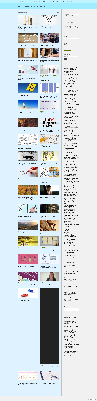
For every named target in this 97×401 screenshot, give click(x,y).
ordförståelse (72, 178)
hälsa (75, 116)
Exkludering (66, 94)
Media (65, 160)
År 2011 (73, 249)
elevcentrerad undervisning (73, 90)
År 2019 (73, 252)
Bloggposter (58, 1)
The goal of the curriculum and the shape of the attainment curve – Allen (49, 367)
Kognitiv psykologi (69, 134)
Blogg (72, 80)
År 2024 (69, 255)
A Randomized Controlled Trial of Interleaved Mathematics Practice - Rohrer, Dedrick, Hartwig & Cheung (71, 270)
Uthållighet (66, 235)
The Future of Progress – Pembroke (47, 45)
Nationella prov (67, 170)
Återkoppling (66, 257)
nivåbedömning (67, 173)
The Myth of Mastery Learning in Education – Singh (49, 217)
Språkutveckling (68, 212)
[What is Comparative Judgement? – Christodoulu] (49, 276)
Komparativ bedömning (68, 137)
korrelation (70, 139)
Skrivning (72, 206)
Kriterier (65, 140)
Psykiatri (72, 186)
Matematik (73, 158)
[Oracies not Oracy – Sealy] (28, 88)
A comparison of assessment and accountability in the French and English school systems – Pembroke (27, 78)
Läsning (74, 157)
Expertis (71, 94)
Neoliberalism (67, 171)
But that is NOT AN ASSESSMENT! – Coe (26, 266)
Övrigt (41, 162)
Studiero (66, 213)
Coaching (71, 81)
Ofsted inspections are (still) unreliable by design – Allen (28, 180)
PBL (77, 178)
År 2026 (76, 255)
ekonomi (77, 89)
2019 (69, 67)
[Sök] (77, 309)
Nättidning (74, 174)
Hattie (77, 115)
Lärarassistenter (71, 146)
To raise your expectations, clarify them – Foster (27, 60)
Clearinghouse (66, 81)
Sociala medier (72, 207)
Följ (65, 59)
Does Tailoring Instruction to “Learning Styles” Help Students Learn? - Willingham (70, 293)
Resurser (71, 194)
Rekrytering (66, 189)
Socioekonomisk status (69, 209)
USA (73, 228)
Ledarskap (74, 143)
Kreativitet (74, 139)
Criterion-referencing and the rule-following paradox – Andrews (27, 164)
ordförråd (66, 178)
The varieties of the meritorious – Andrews (26, 148)
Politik (71, 182)
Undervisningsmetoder (72, 225)
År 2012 (75, 249)
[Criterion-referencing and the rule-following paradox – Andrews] (28, 156)
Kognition (66, 132)
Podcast (41, 128)
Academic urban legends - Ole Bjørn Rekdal (71, 287)
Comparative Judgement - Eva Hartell (71, 297)
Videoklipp (63, 1)
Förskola (74, 109)
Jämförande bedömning (74, 127)
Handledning (72, 115)
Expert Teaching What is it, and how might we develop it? (71, 300)
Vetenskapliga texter (50, 1)
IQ (77, 126)
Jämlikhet (72, 129)
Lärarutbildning (69, 151)
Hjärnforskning (70, 116)
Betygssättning (67, 78)
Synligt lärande (76, 215)
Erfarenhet (72, 91)
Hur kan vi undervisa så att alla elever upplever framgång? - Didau (71, 276)
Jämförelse (66, 129)
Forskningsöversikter (70, 101)
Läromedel (66, 152)
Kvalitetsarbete (67, 143)
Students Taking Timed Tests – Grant (47, 146)
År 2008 (65, 249)
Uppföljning (67, 226)
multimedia (72, 166)
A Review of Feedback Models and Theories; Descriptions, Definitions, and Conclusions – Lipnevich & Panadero (48, 267)
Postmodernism (66, 184)
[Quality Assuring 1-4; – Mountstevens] (49, 375)
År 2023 (67, 355)
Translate (72, 15)
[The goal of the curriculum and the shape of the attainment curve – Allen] (49, 326)
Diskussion (71, 86)
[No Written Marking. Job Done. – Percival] (28, 38)
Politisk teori (75, 182)
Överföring (71, 257)
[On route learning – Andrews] (28, 123)
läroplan (71, 152)
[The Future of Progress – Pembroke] (49, 38)
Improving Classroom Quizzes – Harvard (47, 197)
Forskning (73, 100)
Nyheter (67, 174)
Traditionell (66, 219)
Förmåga (71, 109)
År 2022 (74, 254)
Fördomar (67, 109)
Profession (74, 184)
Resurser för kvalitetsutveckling (33, 7)
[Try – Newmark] (49, 225)
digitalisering (68, 85)
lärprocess (66, 154)
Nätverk (65, 175)
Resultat (66, 194)
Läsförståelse (74, 155)
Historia (65, 116)
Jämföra (69, 127)
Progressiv (71, 185)
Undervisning (68, 221)
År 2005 (71, 248)
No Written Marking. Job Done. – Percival (26, 45)
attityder (66, 73)
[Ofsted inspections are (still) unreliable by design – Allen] (28, 172)
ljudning (69, 145)
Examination (73, 92)
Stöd (68, 215)
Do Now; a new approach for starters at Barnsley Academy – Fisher (27, 384)
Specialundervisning (69, 210)
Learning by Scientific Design (69, 273)
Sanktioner (75, 196)
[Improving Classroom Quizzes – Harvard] (49, 190)
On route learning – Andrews (24, 130)
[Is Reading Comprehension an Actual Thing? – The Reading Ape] (49, 156)
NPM (65, 174)
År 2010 (70, 249)
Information (67, 120)
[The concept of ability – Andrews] (28, 208)
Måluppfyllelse (74, 169)
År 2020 (71, 354)
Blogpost (20, 26)
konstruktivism (66, 139)
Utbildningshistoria (70, 231)
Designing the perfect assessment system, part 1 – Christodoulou (49, 61)
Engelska (68, 91)
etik (75, 91)
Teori (65, 218)
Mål (70, 169)
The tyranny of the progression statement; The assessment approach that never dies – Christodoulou (49, 114)
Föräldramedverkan (68, 112)
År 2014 (67, 250)
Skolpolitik (67, 203)
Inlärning (67, 122)
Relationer (71, 189)
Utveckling (71, 235)
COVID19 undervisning (71, 1)
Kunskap (66, 142)
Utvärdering (67, 241)
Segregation (66, 198)
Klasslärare (65, 130)
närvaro (70, 174)
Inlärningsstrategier (70, 123)
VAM (67, 242)
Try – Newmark (43, 233)
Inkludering (72, 120)
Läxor (78, 157)
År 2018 (68, 252)
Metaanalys (71, 161)
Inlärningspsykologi (74, 122)
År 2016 (74, 250)
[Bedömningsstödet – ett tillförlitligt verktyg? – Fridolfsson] (28, 276)
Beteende (66, 77)
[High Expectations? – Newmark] (28, 105)
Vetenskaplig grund (69, 244)
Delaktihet (69, 83)
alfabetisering (74, 67)
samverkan (71, 197)
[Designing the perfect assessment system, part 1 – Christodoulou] (49, 53)
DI (71, 83)
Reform (75, 188)
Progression (66, 185)
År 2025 (73, 255)
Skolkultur (72, 201)
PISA (70, 179)
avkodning (72, 72)
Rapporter (71, 188)
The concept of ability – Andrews (24, 216)
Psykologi (66, 188)
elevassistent (65, 90)
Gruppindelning (67, 115)
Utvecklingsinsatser (70, 236)
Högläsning (69, 117)
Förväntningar (68, 111)
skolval (74, 205)
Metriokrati (72, 162)
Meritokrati (68, 160)
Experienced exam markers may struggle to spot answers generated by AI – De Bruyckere (49, 97)
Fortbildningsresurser (68, 104)
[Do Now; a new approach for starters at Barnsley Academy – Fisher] (28, 375)
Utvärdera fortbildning (70, 239)
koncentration (67, 138)
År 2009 (68, 249)
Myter (75, 166)
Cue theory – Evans (22, 232)
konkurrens (73, 138)
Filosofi (75, 95)
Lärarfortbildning (66, 149)
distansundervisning (69, 88)
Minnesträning (71, 164)
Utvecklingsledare (67, 238)
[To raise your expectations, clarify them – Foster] (28, 53)
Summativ (72, 215)
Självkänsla (73, 198)
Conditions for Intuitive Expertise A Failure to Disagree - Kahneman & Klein (70, 265)
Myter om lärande (68, 167)
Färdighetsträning (69, 107)
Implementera (67, 118)
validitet (73, 241)
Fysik (69, 106)
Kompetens (75, 137)
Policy (68, 182)
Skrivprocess (66, 207)
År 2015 (71, 250)
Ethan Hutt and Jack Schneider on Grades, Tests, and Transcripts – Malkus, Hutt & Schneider (49, 131)
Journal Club (66, 127)
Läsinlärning (68, 157)
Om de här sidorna (22, 1)
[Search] (78, 1)
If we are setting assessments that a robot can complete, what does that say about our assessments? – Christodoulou (49, 181)
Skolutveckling (68, 205)
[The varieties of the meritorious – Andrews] (28, 139)
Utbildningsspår (67, 232)
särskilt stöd (67, 217)
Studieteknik (71, 214)
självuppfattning (68, 200)
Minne (65, 164)
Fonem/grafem (67, 98)
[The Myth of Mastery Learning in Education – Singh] (49, 208)
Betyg (70, 77)
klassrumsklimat (71, 130)
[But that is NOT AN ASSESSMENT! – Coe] (28, 259)
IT (64, 127)
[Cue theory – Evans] (28, 225)
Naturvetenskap (74, 170)
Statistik (74, 212)
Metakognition (67, 162)
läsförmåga (67, 155)
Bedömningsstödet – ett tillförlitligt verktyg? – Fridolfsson (27, 284)
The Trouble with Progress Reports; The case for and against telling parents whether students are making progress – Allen (27, 29)
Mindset (76, 162)
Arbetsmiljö (73, 69)
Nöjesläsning (69, 175)
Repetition (66, 191)
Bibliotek (67, 80)
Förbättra (75, 107)
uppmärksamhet (68, 228)
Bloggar (41, 43)
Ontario (74, 176)
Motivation (67, 166)
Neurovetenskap (74, 171)
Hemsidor (30, 1)
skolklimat (66, 201)
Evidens (66, 92)
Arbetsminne (67, 71)
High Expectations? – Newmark (24, 112)
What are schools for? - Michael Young (71, 290)
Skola (74, 199)
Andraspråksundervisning (68, 68)
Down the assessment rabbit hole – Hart (26, 300)
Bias (65, 80)
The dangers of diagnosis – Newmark (47, 27)
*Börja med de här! (70, 65)
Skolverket (65, 206)
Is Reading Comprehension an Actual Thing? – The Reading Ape (49, 164)
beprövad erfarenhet (72, 75)
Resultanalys (73, 192)
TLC (75, 218)
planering (76, 181)
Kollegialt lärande (74, 135)
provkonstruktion (67, 186)
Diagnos (73, 83)
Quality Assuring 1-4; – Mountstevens (47, 383)
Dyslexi (69, 89)
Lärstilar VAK (71, 154)
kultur (75, 140)
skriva (68, 206)
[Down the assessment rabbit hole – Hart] (28, 293)
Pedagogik (66, 179)
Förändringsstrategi (69, 113)
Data (74, 81)
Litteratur (66, 145)
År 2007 (76, 248)
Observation (74, 175)
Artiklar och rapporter (37, 1)
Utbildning (66, 229)
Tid (73, 218)
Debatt (66, 83)
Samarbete (73, 195)
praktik (70, 184)
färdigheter (72, 106)
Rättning (76, 194)
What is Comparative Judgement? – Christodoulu (49, 284)
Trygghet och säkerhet (73, 219)
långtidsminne (67, 158)
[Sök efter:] (71, 309)
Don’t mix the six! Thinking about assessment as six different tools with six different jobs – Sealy (27, 249)
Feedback (70, 95)
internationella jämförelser (70, 126)
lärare (76, 146)
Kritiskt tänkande (70, 140)
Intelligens (69, 124)
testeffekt (71, 218)
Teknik (76, 217)
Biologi (70, 80)
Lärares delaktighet (69, 148)
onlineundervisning (68, 176)
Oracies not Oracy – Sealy (23, 95)
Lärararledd (66, 146)
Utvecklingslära (74, 238)
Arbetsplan (71, 71)
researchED (71, 190)
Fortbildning (67, 103)
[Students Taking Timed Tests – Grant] (49, 139)
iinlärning (73, 117)
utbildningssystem (69, 234)
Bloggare (44, 1)
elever (65, 91)
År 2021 (69, 254)
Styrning (65, 215)
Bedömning (67, 74)
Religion (76, 189)
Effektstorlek (73, 89)
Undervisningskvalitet (70, 223)
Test (67, 218)
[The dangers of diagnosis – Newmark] (49, 20)
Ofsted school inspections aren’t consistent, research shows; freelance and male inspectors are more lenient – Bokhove (49, 79)
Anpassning (66, 69)
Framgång (74, 104)
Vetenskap (71, 242)
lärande (73, 145)
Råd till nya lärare (67, 195)
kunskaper (71, 142)
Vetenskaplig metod (69, 245)
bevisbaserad (74, 78)
